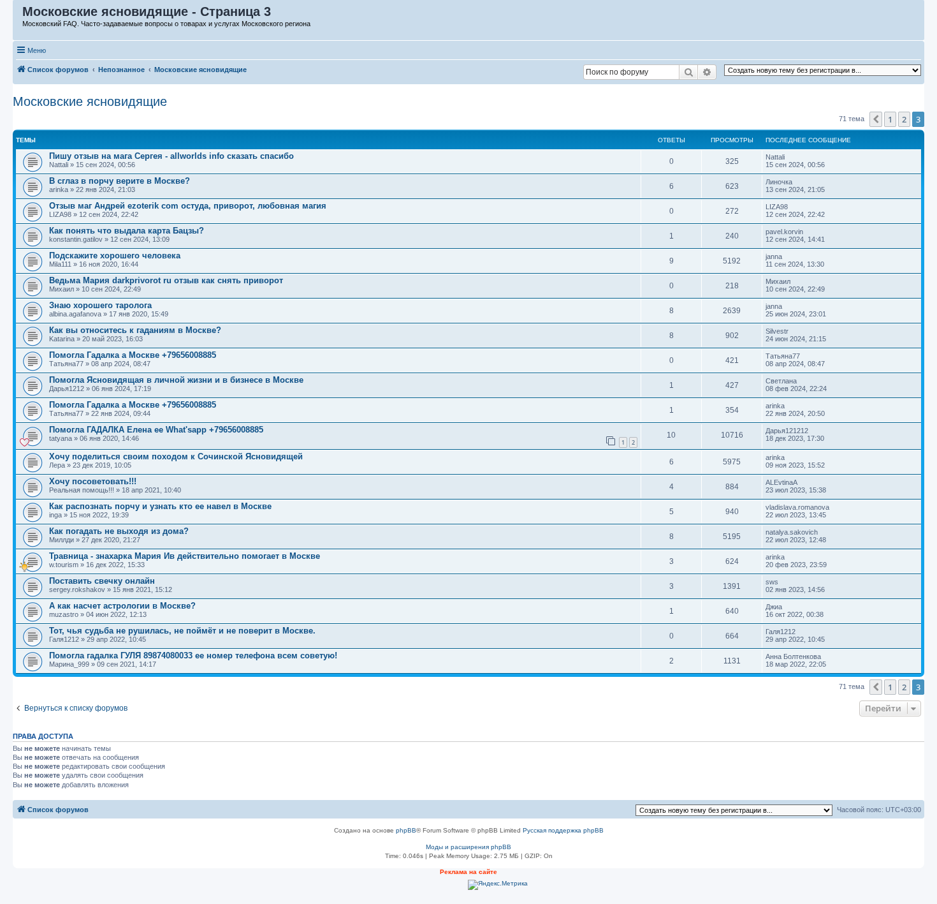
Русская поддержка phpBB (563, 830)
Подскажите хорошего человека (114, 255)
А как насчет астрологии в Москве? (122, 606)
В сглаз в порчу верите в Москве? (119, 181)
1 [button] (890, 119)
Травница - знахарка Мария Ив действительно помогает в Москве (184, 556)
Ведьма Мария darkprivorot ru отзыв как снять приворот (166, 280)
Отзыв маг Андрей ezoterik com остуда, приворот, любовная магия (187, 206)
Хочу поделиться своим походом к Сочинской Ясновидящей (176, 456)
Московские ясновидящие (90, 101)
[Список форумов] (18, 14)
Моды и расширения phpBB (468, 846)
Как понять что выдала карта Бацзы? (126, 230)
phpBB (406, 830)
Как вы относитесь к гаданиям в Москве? (135, 330)
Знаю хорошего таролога (100, 305)
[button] (875, 119)
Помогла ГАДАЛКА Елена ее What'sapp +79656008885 (156, 429)
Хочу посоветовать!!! (92, 481)
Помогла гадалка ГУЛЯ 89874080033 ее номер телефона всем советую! (193, 655)
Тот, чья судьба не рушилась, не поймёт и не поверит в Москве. (182, 630)
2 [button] (904, 119)
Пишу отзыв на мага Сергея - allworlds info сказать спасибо (171, 156)
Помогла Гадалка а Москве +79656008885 (132, 355)
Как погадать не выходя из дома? (119, 531)
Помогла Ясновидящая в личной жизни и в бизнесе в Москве (176, 380)
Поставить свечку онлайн (102, 581)
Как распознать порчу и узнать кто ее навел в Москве (160, 506)
